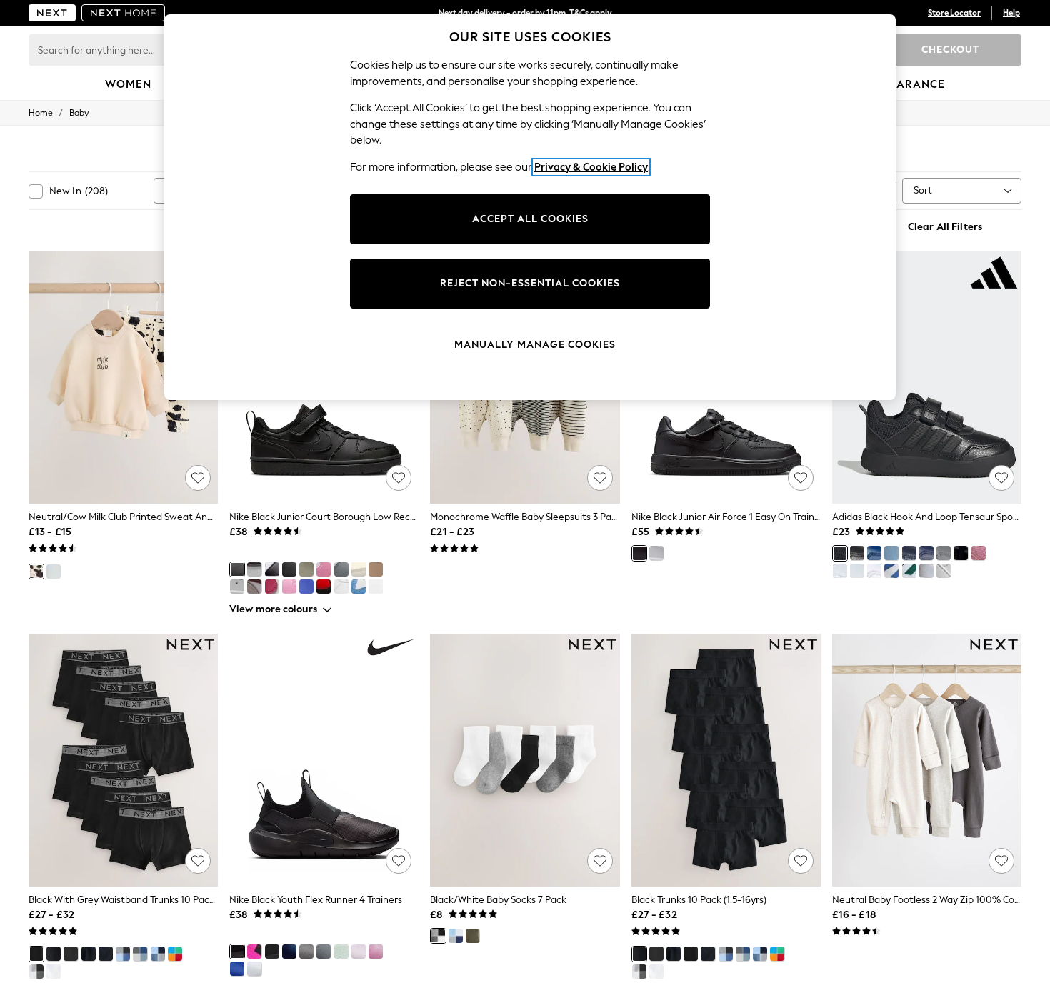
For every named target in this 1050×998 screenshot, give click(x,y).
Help (1011, 13)
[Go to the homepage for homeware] (123, 12)
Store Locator (954, 13)
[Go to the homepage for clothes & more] (52, 12)
